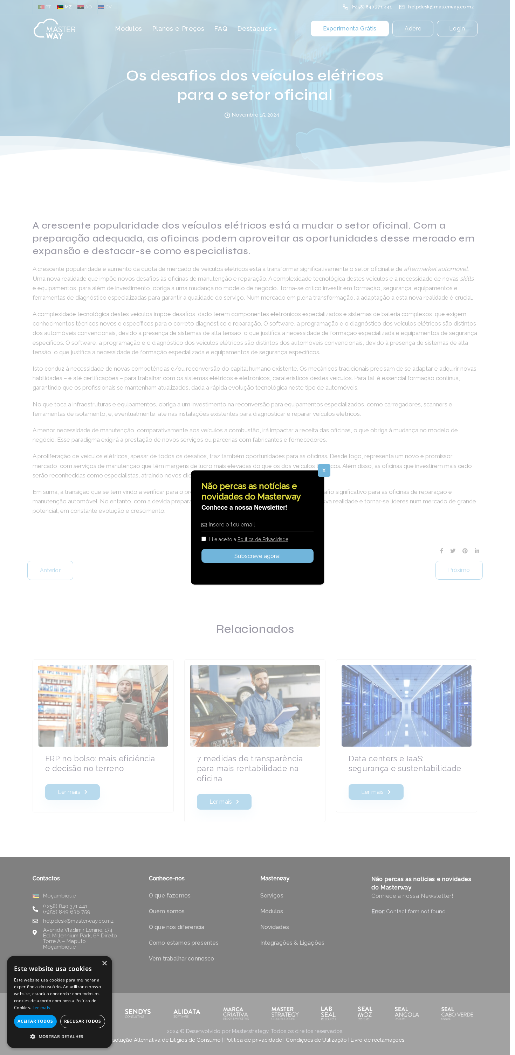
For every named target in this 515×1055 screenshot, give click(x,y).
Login (457, 29)
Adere (413, 29)
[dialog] (59, 1002)
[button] (59, 1037)
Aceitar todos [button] (35, 1021)
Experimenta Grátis (350, 29)
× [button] (104, 963)
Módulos (128, 28)
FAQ (220, 28)
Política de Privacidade (263, 539)
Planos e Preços (178, 28)
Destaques (254, 28)
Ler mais (41, 1008)
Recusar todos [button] (82, 1021)
